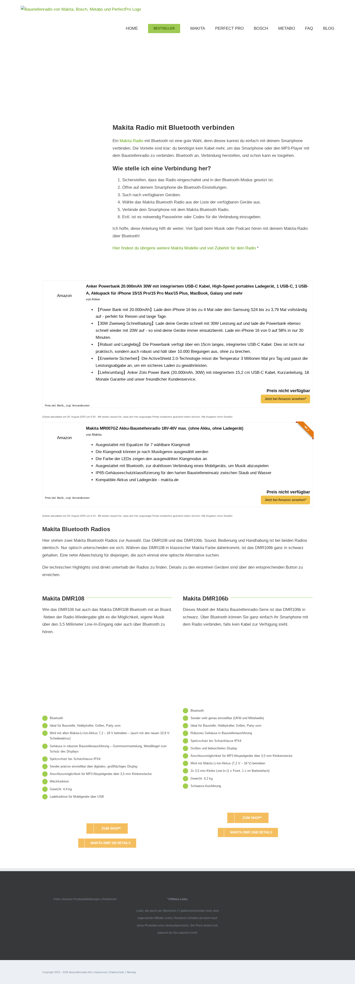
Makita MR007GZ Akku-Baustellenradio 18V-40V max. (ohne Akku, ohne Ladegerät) (164, 428)
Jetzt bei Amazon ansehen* (285, 399)
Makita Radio (131, 140)
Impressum (100, 972)
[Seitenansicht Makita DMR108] (107, 642)
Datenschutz (116, 972)
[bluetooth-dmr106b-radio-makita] (248, 635)
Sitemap (131, 972)
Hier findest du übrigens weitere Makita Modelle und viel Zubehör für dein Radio (184, 248)
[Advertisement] (177, 73)
